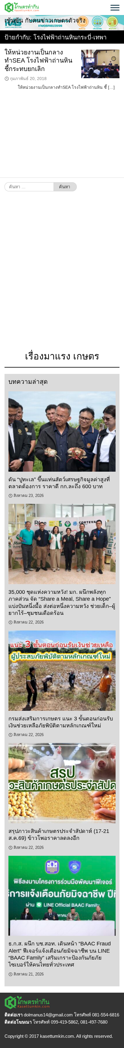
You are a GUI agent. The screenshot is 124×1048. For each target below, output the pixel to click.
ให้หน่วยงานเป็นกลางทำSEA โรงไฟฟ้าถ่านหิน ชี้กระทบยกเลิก (38, 60)
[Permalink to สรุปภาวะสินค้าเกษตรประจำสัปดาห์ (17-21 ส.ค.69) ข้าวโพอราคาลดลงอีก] (62, 783)
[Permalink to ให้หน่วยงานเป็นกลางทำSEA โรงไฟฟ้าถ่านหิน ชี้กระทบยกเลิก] (100, 64)
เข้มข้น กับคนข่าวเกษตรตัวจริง (45, 20)
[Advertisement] (62, 274)
